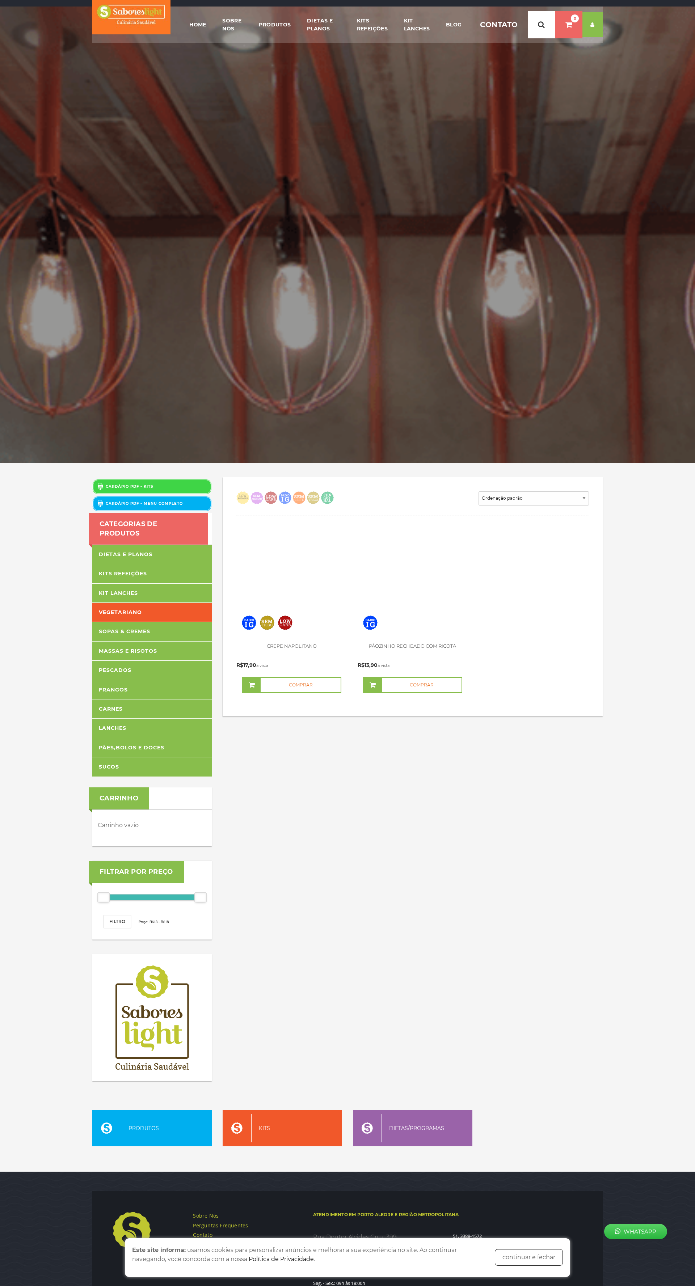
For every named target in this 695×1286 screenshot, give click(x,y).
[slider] (103, 897)
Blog (454, 24)
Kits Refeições (372, 24)
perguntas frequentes (220, 1225)
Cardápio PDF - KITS (128, 486)
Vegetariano (120, 612)
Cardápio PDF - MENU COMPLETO (143, 503)
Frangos (113, 689)
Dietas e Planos (320, 24)
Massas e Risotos (128, 651)
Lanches (112, 728)
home (197, 24)
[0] (568, 24)
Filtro (117, 921)
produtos (275, 24)
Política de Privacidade (281, 1259)
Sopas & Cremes (124, 631)
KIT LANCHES (417, 24)
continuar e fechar (528, 1257)
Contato (499, 24)
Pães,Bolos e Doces (131, 747)
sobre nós (231, 24)
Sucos (109, 766)
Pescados (115, 670)
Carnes (111, 709)
